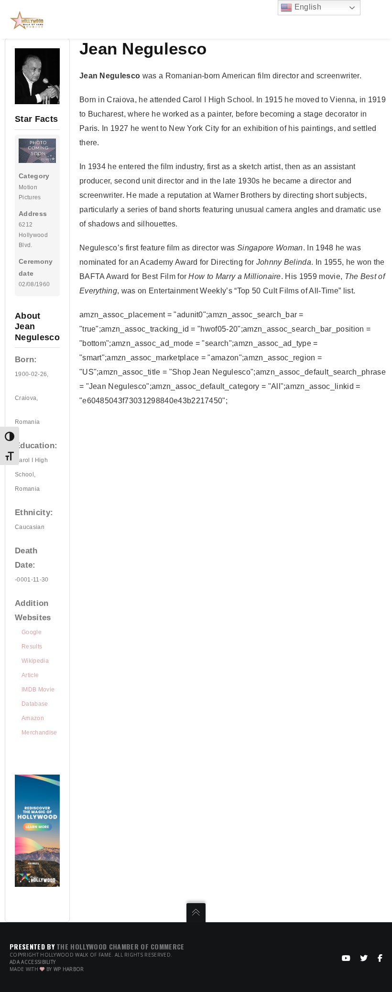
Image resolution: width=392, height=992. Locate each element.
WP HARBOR (69, 969)
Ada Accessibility (32, 962)
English (306, 7)
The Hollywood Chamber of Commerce (120, 946)
